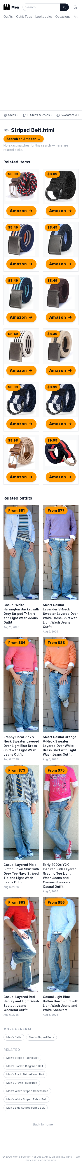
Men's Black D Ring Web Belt (24, 1066)
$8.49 (13, 227)
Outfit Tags (24, 16)
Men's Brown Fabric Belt (21, 1082)
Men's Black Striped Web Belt (25, 1074)
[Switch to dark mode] (75, 7)
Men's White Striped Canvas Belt (27, 1091)
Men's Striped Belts (41, 1037)
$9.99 (52, 440)
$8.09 (52, 174)
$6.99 (13, 174)
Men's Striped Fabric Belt (22, 1057)
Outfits (8, 16)
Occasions (62, 16)
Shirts (13, 115)
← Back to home (41, 1124)
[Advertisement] (41, 64)
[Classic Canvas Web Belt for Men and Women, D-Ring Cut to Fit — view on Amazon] (61, 453)
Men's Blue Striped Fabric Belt (25, 1107)
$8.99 (13, 387)
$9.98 (13, 440)
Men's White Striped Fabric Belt (26, 1099)
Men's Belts (13, 1037)
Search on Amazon (24, 139)
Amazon (18, 210)
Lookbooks (43, 16)
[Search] (64, 7)
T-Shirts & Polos (40, 115)
